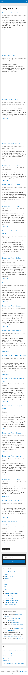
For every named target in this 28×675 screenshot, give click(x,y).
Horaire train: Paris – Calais (11, 99)
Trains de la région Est (10, 596)
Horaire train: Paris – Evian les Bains (14, 355)
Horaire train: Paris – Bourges (11, 306)
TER (21, 15)
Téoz (11, 308)
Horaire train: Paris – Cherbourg (12, 500)
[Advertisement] (14, 43)
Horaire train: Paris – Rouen (11, 206)
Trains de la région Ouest (11, 600)
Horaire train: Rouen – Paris (11, 13)
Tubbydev (16, 673)
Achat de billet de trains (10, 572)
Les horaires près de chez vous (11, 656)
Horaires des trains (12, 15)
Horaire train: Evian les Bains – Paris (14, 331)
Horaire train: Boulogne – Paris (12, 144)
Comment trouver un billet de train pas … (14, 663)
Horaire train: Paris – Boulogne (12, 165)
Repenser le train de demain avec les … (13, 650)
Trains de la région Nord (8, 60)
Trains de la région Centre (8, 262)
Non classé (7, 578)
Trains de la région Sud (10, 602)
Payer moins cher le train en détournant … (10, 659)
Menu (2, 1)
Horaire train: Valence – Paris (11, 283)
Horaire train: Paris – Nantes (11, 456)
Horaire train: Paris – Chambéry (12, 433)
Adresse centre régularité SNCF (12, 636)
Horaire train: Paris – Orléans (11, 258)
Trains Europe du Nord (10, 604)
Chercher (14, 561)
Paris (18, 15)
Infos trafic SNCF (15, 622)
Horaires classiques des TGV (11, 653)
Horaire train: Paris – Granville (12, 185)
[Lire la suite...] (5, 30)
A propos (24, 671)
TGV (24, 58)
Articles (20, 671)
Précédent (6, 549)
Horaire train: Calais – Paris (11, 55)
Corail (4, 15)
